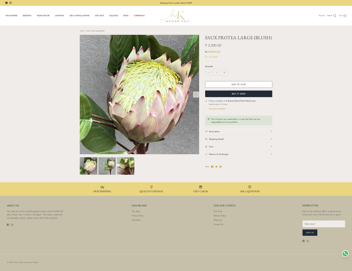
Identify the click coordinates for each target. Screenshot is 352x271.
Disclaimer (136, 219)
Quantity (209, 66)
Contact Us (218, 224)
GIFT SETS (99, 15)
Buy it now (239, 93)
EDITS (125, 15)
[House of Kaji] (176, 16)
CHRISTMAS (139, 15)
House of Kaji (18, 262)
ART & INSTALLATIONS (79, 15)
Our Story (136, 211)
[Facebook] (7, 3)
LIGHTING (59, 15)
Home (82, 31)
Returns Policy (220, 215)
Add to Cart (238, 84)
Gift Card (218, 211)
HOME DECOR (43, 15)
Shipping (218, 219)
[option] (139, 94)
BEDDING (27, 15)
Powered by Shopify (31, 262)
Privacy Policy (138, 215)
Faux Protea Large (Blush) (95, 31)
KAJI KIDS (113, 15)
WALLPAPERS (11, 15)
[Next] (196, 94)
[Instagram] (10, 3)
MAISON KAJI (214, 51)
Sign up (310, 232)
